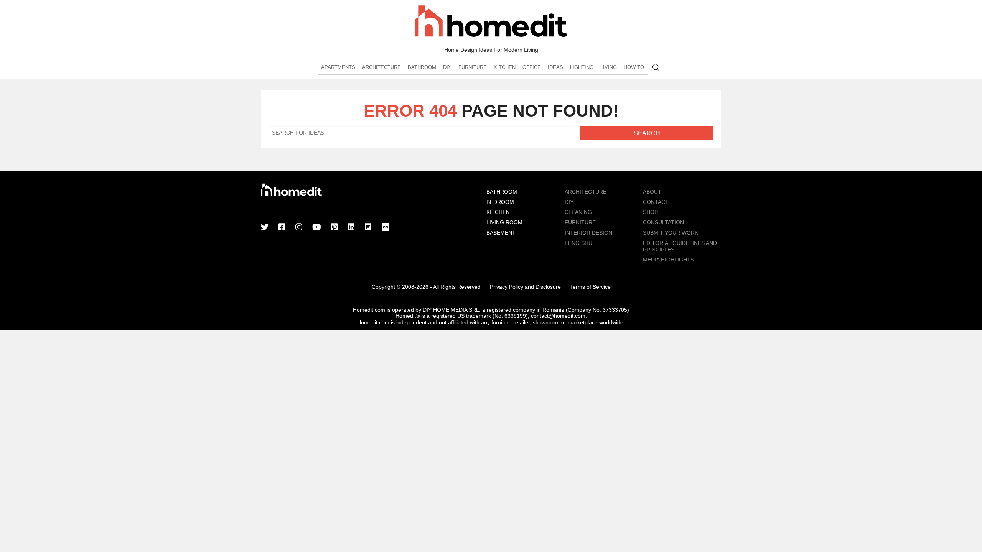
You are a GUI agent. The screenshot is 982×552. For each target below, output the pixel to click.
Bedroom (500, 202)
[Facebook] (281, 227)
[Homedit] (491, 22)
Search (656, 67)
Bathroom (422, 67)
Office (531, 67)
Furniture (472, 67)
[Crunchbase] (385, 227)
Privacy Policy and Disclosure (525, 287)
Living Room (504, 222)
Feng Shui (579, 243)
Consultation (663, 222)
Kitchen (505, 67)
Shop (650, 212)
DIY (447, 67)
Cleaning (578, 212)
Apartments (338, 67)
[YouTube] (316, 227)
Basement (501, 233)
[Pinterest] (334, 227)
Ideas (555, 67)
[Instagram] (298, 227)
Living (608, 67)
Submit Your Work (670, 233)
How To (634, 67)
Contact (656, 202)
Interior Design (588, 233)
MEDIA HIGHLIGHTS (668, 259)
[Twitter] (265, 227)
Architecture (381, 67)
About (652, 192)
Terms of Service (590, 287)
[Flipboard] (368, 227)
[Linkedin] (351, 227)
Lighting (581, 67)
